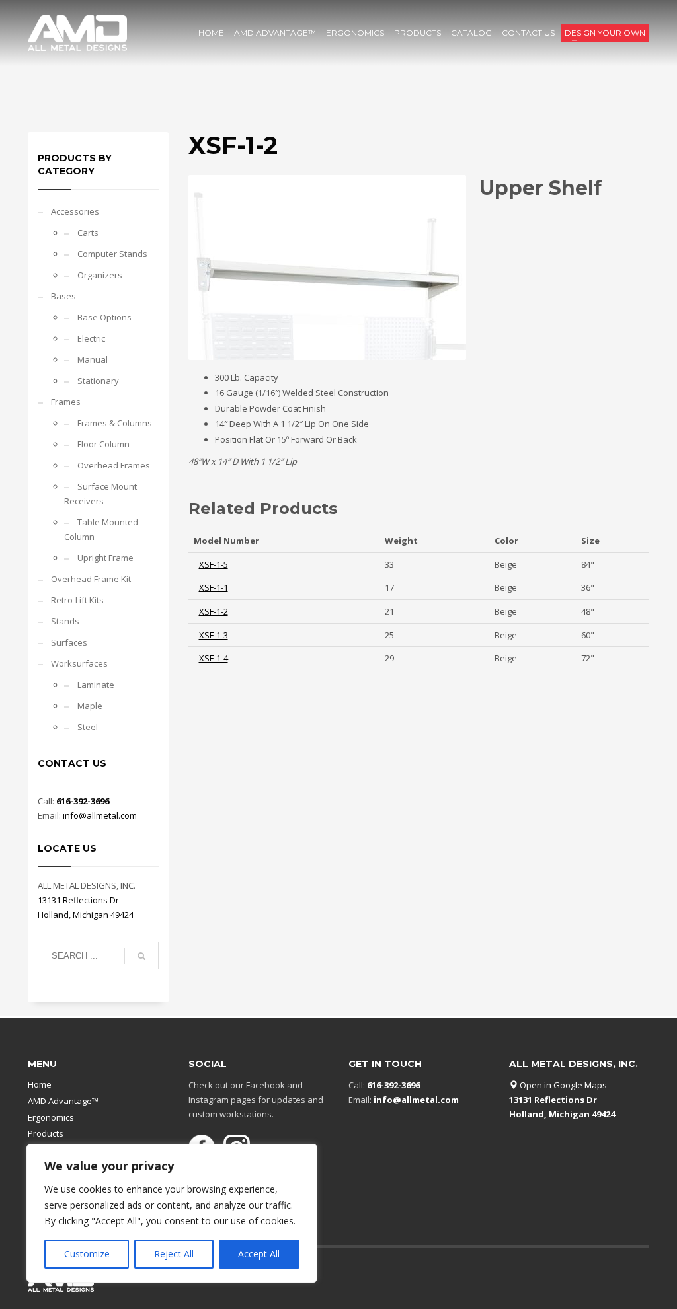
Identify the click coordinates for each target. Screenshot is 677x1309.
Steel (87, 727)
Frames (66, 402)
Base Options (104, 317)
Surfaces (69, 642)
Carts (88, 233)
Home (40, 1084)
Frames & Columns (114, 423)
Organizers (99, 275)
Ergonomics (51, 1117)
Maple (89, 706)
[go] (141, 956)
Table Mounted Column (101, 529)
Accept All (259, 1254)
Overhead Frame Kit (91, 579)
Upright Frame (105, 558)
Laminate (95, 685)
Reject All (174, 1254)
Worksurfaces (79, 663)
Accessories (75, 211)
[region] (171, 1213)
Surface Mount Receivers (100, 493)
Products (45, 1133)
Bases (63, 296)
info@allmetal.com (100, 815)
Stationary (98, 381)
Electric (91, 338)
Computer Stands (112, 254)
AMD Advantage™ (63, 1101)
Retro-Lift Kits (77, 600)
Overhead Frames (113, 465)
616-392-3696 (82, 801)
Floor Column (103, 444)
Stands (65, 621)
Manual (92, 359)
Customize (87, 1254)
